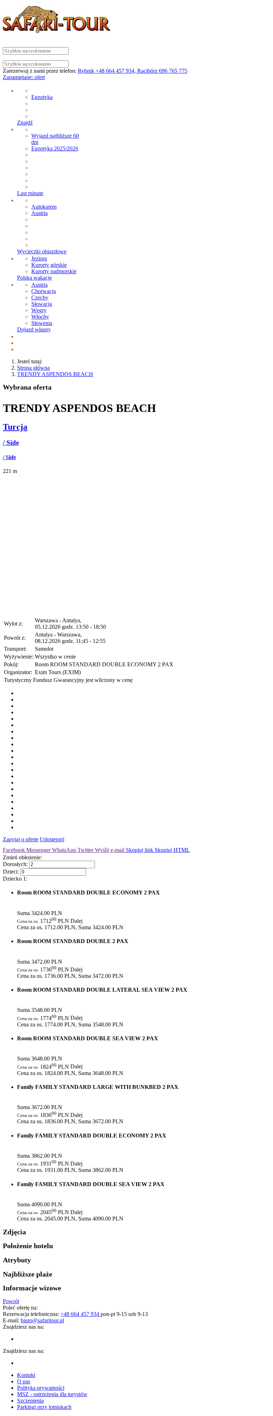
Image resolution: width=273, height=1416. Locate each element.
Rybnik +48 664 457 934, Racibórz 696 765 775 (132, 71)
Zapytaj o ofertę (20, 839)
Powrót (11, 1301)
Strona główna (33, 368)
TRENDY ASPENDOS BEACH (55, 374)
